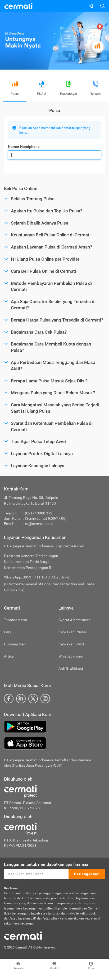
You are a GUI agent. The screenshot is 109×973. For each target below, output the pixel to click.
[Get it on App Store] (54, 743)
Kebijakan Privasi (72, 632)
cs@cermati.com (39, 524)
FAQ (7, 632)
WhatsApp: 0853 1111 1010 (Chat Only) (36, 577)
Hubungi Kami (15, 644)
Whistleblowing (70, 656)
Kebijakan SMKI (71, 644)
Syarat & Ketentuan (74, 620)
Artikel (9, 656)
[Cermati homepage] (23, 935)
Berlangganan (86, 874)
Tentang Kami (15, 620)
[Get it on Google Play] (54, 726)
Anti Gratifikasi (70, 668)
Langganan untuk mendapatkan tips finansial (46, 864)
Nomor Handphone (24, 146)
